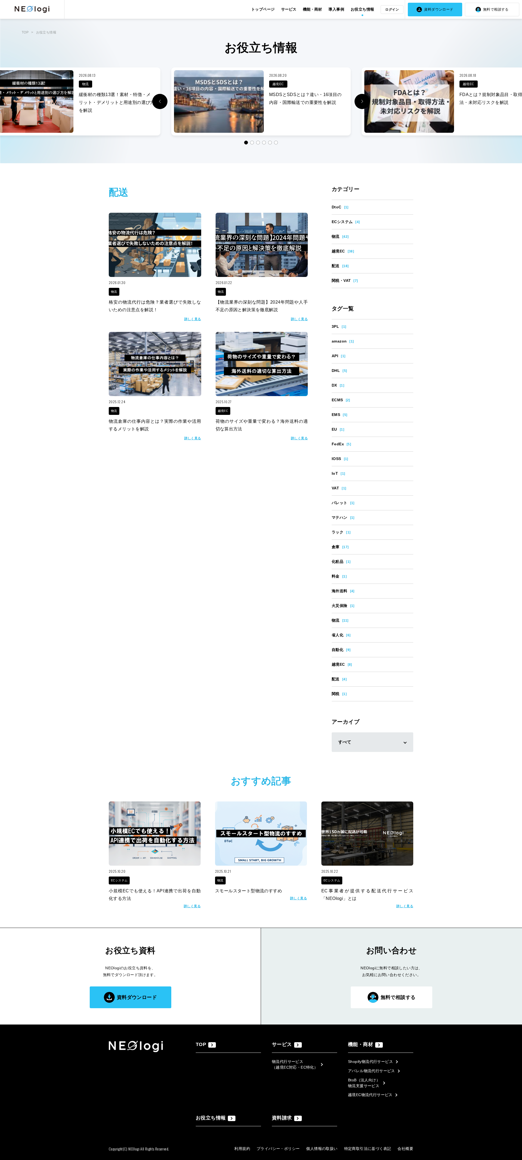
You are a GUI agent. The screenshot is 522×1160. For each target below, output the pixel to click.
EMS (339, 414)
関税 (339, 694)
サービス (288, 9)
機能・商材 (312, 9)
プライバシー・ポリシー (278, 1148)
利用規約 (242, 1148)
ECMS (341, 400)
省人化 (341, 635)
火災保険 (343, 605)
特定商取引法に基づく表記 (367, 1148)
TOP (25, 32)
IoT (338, 473)
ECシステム (346, 222)
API (338, 356)
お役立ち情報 (362, 9)
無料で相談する (496, 9)
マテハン (343, 517)
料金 (339, 576)
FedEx (341, 444)
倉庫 (340, 547)
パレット (343, 503)
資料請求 (282, 1118)
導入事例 (336, 9)
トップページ (263, 9)
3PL (339, 326)
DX (338, 385)
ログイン (392, 9)
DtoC (340, 207)
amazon (343, 341)
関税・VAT (345, 280)
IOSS (340, 458)
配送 (340, 266)
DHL (339, 370)
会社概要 (405, 1148)
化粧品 (341, 561)
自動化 (341, 649)
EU (338, 429)
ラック (341, 532)
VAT (339, 488)
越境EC (343, 251)
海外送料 (343, 591)
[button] (362, 101)
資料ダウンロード (438, 9)
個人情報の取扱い (321, 1148)
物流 (340, 236)
